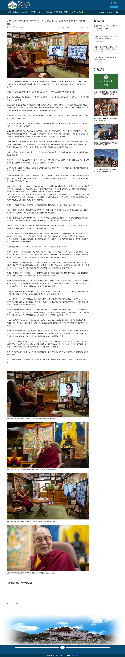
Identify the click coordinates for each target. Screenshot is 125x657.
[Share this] (68, 27)
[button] (114, 2)
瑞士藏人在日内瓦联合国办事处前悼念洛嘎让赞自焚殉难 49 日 (105, 170)
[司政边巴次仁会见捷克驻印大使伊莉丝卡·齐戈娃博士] (106, 107)
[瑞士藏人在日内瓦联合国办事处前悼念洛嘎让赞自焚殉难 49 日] (106, 158)
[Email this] (63, 27)
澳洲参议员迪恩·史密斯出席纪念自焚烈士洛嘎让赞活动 (106, 144)
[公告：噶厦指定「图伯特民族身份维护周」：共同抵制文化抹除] (106, 81)
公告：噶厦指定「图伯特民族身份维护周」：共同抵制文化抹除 (105, 93)
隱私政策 (74, 656)
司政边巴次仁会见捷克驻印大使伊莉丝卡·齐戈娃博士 (105, 119)
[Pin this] (82, 27)
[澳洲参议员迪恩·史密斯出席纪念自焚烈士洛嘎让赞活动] (106, 132)
